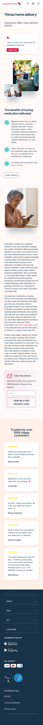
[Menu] (38, 3)
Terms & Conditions (12, 703)
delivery (28, 121)
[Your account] (33, 3)
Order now (12, 50)
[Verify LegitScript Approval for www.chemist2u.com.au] (8, 677)
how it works (16, 165)
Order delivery (12, 175)
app (16, 154)
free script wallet (25, 325)
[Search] (27, 3)
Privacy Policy (10, 709)
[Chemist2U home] (11, 3)
